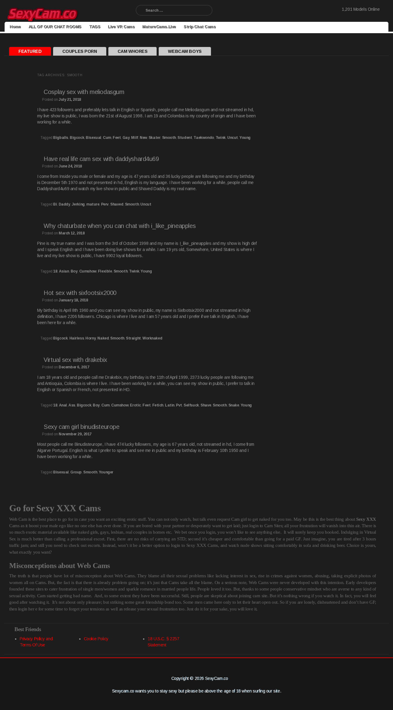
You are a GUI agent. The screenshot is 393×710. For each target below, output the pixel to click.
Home (15, 26)
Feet (117, 137)
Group (76, 472)
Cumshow (87, 271)
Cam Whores (133, 51)
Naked (103, 338)
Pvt (179, 405)
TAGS (94, 26)
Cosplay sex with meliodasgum (84, 91)
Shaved (116, 204)
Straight (133, 338)
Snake (233, 405)
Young (245, 137)
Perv (105, 204)
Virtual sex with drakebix (75, 359)
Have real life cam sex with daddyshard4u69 (101, 158)
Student (184, 137)
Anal (63, 405)
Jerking (78, 204)
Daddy (64, 204)
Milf (134, 137)
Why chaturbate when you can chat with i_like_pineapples (120, 225)
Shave (205, 405)
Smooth (169, 137)
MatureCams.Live (159, 26)
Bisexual (93, 137)
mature (92, 204)
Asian (64, 271)
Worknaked (152, 338)
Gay (126, 137)
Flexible (105, 271)
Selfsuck (191, 405)
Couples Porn (79, 51)
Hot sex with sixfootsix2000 (80, 292)
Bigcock (77, 137)
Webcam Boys (184, 51)
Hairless (76, 338)
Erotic (135, 405)
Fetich (157, 405)
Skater (154, 137)
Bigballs (60, 137)
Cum (107, 137)
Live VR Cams (121, 26)
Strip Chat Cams (200, 26)
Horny (90, 338)
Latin (169, 405)
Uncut (232, 137)
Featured (30, 51)
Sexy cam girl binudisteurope (81, 426)
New (143, 137)
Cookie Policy (96, 638)
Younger (106, 472)
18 (55, 271)
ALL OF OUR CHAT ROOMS (55, 26)
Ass (71, 405)
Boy (74, 271)
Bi (55, 204)
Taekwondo (203, 137)
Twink (221, 137)
